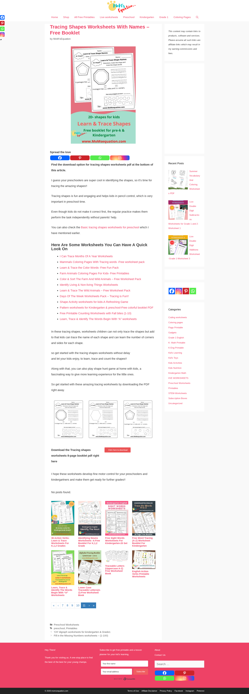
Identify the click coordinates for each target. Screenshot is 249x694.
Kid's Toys (173, 358)
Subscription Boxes (177, 398)
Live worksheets (109, 17)
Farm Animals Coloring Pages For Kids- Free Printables (94, 273)
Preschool (128, 17)
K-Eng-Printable (176, 348)
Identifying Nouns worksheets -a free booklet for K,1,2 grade (89, 542)
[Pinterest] (80, 157)
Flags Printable (175, 327)
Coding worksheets (177, 317)
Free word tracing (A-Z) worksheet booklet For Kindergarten (142, 542)
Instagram (190, 691)
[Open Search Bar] (197, 17)
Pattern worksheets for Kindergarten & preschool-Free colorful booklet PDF (106, 307)
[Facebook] (60, 157)
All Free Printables (84, 17)
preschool (59, 628)
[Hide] (1, 40)
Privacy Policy (166, 691)
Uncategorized (175, 403)
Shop (66, 17)
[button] (118, 449)
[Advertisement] (184, 108)
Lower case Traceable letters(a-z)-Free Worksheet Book (89, 591)
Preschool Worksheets (66, 624)
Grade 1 (163, 17)
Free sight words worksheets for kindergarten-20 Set (116, 541)
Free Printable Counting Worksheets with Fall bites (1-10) (95, 313)
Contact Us (160, 655)
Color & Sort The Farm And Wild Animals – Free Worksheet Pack (100, 279)
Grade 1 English (176, 337)
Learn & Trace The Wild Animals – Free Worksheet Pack (95, 290)
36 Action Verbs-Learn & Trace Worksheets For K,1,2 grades (60, 542)
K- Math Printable (176, 342)
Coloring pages (175, 322)
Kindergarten (147, 17)
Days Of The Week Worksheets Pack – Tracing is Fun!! (94, 296)
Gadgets (172, 332)
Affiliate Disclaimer (149, 691)
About (157, 650)
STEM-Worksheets (177, 393)
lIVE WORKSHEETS (178, 378)
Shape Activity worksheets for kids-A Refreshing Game (94, 302)
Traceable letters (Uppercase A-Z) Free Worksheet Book (114, 570)
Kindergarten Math (177, 373)
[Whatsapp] (100, 157)
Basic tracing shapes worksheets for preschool (110, 227)
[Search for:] (179, 664)
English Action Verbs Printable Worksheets (140, 574)
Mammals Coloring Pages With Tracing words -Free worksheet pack (102, 262)
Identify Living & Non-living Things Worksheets (89, 284)
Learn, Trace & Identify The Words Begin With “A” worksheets (98, 319)
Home (54, 17)
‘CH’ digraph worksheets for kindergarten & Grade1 (82, 632)
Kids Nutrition (174, 368)
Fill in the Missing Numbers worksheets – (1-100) (81, 635)
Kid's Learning (175, 353)
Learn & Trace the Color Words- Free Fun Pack (89, 267)
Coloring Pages (182, 17)
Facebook (179, 691)
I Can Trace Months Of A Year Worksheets (86, 256)
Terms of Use (133, 691)
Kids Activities (175, 363)
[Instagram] (120, 157)
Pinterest (200, 691)
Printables (71, 628)
